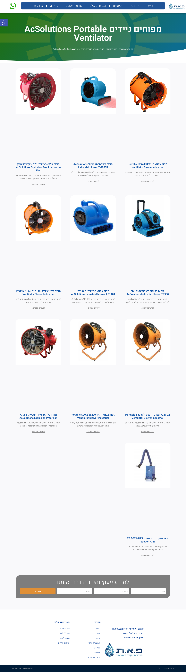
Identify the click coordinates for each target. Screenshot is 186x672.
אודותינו (134, 6)
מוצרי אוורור (99, 49)
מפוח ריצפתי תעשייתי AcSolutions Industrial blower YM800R (93, 165)
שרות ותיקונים (74, 6)
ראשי (150, 6)
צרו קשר (38, 6)
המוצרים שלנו (98, 6)
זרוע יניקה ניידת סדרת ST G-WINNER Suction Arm (147, 540)
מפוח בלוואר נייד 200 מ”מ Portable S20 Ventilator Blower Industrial (93, 416)
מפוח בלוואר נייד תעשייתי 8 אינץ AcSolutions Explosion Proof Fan (38, 416)
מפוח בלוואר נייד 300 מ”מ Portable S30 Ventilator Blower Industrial (147, 416)
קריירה (54, 6)
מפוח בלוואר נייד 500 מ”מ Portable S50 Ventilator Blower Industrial (38, 292)
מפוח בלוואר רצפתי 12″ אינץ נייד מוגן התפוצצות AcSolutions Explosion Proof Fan (38, 167)
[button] (4, 22)
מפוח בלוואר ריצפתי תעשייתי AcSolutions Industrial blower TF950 (148, 292)
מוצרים (122, 49)
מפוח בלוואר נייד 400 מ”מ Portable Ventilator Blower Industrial (147, 165)
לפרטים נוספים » (147, 181)
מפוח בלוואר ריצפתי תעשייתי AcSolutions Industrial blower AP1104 (93, 292)
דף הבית (129, 49)
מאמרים (117, 6)
